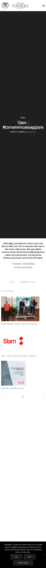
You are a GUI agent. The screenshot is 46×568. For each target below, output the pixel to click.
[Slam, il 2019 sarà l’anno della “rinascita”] (13, 341)
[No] (43, 555)
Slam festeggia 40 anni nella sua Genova (19, 324)
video (23, 118)
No (29, 557)
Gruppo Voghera (17, 132)
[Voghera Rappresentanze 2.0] (15, 5)
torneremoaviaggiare (27, 282)
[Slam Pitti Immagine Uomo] (13, 373)
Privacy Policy (23, 563)
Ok (16, 557)
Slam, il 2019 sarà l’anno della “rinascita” (19, 356)
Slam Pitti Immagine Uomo (12, 388)
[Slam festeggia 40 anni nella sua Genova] (20, 309)
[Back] (23, 396)
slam (12, 282)
